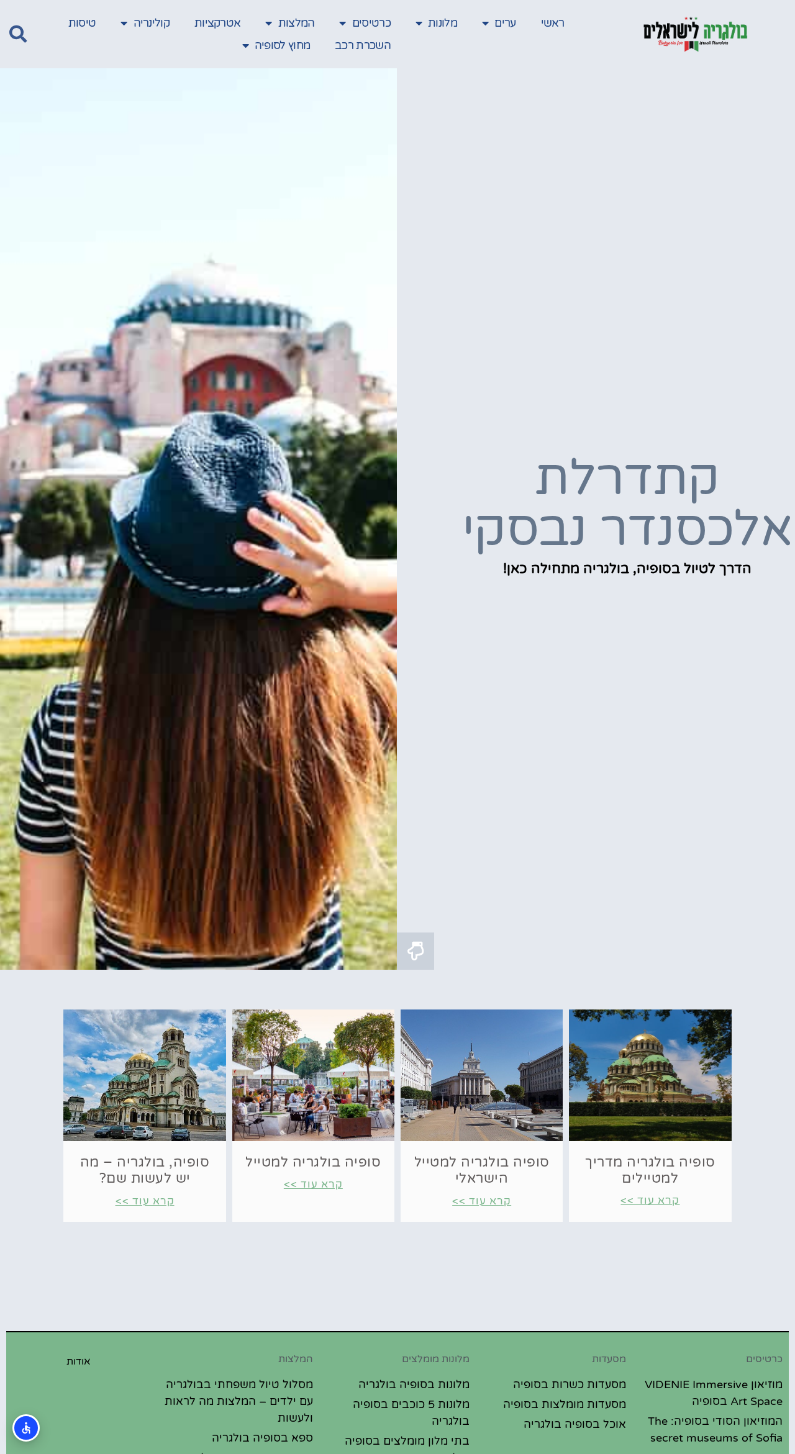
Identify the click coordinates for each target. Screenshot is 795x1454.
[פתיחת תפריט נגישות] (26, 1428)
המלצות (296, 23)
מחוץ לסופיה (282, 45)
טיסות (82, 23)
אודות (78, 1361)
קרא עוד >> (649, 1200)
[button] (18, 34)
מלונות (442, 23)
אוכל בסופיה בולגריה (575, 1424)
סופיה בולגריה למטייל (313, 1162)
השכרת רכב (363, 45)
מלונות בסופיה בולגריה (414, 1384)
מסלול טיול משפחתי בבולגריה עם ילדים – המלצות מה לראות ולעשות (239, 1401)
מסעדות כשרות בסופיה (569, 1384)
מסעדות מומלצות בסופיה (564, 1404)
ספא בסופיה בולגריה (262, 1438)
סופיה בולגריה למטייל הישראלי (482, 1170)
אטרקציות (217, 23)
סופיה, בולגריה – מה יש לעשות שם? (145, 1170)
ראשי (553, 23)
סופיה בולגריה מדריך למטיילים (650, 1170)
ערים (505, 23)
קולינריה (152, 23)
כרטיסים (371, 23)
